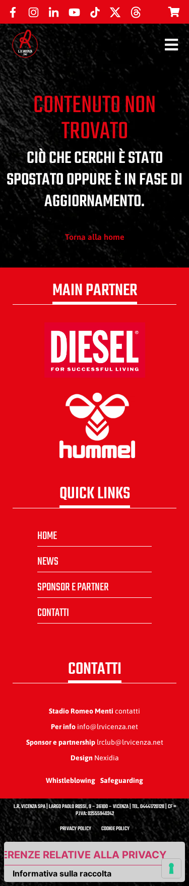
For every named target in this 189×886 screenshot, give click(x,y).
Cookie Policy (115, 829)
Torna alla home (94, 236)
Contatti (53, 613)
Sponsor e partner (73, 587)
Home (47, 536)
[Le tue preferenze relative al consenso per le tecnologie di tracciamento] (171, 868)
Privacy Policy (75, 829)
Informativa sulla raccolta (62, 873)
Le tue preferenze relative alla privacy (85, 855)
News (47, 561)
